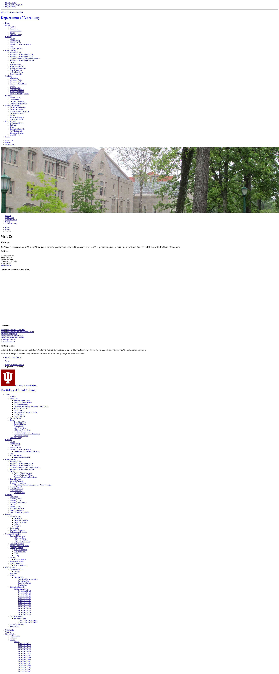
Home (7, 23)
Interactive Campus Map (114, 350)
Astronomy (20, 18)
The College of (26, 385)
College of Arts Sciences (14, 365)
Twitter (7, 361)
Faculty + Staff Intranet (13, 357)
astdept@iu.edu (6, 265)
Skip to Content (10, 3)
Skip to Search (10, 7)
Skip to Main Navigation (13, 5)
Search (7, 137)
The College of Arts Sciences (12, 12)
